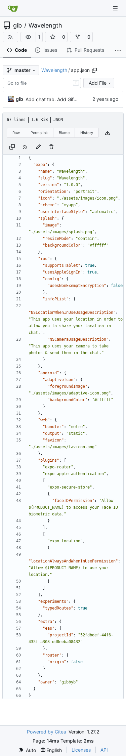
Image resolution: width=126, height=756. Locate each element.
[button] (28, 37)
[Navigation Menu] (116, 8)
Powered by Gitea (46, 731)
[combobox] (42, 83)
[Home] (12, 8)
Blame (64, 132)
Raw (16, 132)
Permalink (39, 132)
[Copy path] (94, 70)
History (86, 132)
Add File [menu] (98, 83)
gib (17, 25)
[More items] (118, 50)
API (104, 750)
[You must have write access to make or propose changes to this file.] (51, 146)
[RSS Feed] (10, 37)
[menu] (27, 750)
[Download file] (107, 132)
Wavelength (45, 25)
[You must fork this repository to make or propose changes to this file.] (38, 146)
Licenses (81, 750)
